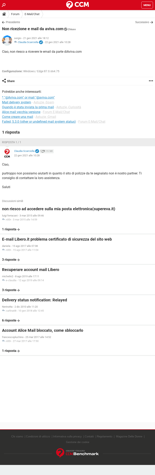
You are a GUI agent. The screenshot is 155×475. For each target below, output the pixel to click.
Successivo (142, 22)
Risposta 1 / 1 (11, 142)
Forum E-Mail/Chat (56, 112)
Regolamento (104, 436)
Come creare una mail (17, 117)
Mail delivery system (16, 102)
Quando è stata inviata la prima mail (28, 107)
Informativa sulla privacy (67, 436)
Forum (15, 14)
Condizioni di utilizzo (38, 436)
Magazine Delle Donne (129, 436)
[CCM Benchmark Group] (77, 453)
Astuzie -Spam (44, 102)
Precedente (13, 22)
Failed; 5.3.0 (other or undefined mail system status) (39, 122)
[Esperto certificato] (41, 42)
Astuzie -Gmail (46, 117)
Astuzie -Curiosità (68, 107)
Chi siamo (17, 436)
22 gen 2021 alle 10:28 (57, 42)
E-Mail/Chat (32, 14)
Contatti (89, 436)
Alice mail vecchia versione (21, 112)
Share (11, 81)
